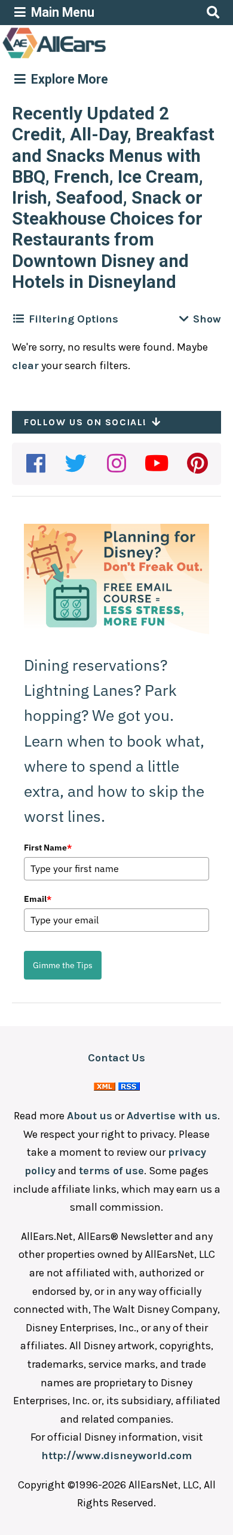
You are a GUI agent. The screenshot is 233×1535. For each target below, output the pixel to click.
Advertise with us (172, 1115)
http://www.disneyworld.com (116, 1455)
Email (37, 899)
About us (89, 1115)
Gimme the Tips (63, 965)
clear (25, 365)
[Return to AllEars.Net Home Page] (91, 57)
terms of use (111, 1170)
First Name (48, 847)
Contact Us (116, 1057)
